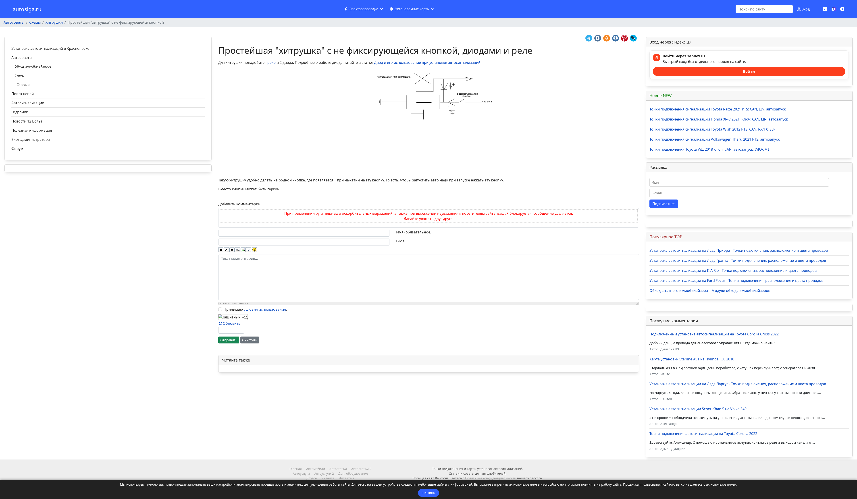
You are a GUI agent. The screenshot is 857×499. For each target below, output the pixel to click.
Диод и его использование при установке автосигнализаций (427, 62)
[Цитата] (248, 249)
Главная (295, 469)
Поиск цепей (22, 93)
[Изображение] (243, 249)
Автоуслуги (301, 473)
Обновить (232, 323)
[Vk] (825, 9)
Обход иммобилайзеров (33, 66)
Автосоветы (21, 57)
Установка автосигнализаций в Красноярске (50, 48)
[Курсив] (226, 249)
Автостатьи (338, 469)
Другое (311, 478)
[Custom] (842, 9)
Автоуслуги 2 (324, 473)
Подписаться (663, 203)
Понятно (428, 493)
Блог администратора (30, 139)
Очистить (249, 340)
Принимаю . (255, 309)
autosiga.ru (27, 9)
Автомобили (315, 469)
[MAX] (834, 9)
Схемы (20, 75)
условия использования (265, 309)
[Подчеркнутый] (232, 249)
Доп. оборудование (353, 473)
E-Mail (401, 241)
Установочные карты (412, 9)
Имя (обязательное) (413, 232)
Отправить (228, 340)
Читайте (327, 478)
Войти (749, 71)
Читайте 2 (346, 478)
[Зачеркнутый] (237, 249)
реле (271, 62)
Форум (17, 148)
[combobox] (764, 9)
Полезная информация (31, 130)
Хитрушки (24, 84)
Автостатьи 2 (361, 469)
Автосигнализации (27, 102)
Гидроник (19, 112)
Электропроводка (363, 9)
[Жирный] (220, 249)
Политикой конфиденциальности (490, 478)
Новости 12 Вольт (26, 121)
